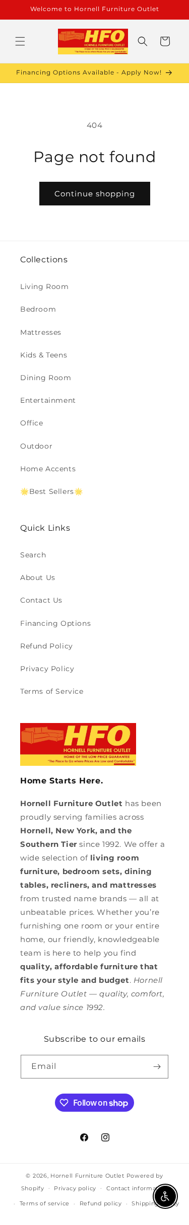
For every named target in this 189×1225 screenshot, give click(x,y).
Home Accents (48, 468)
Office (31, 422)
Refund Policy (46, 646)
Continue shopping (94, 193)
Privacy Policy (47, 668)
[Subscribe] (157, 1066)
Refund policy (101, 1203)
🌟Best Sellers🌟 (51, 491)
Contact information (137, 1188)
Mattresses (40, 332)
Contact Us (41, 600)
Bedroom (38, 309)
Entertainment (48, 400)
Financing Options (55, 623)
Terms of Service (52, 691)
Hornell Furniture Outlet (87, 1175)
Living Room (44, 286)
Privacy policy (75, 1188)
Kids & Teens (43, 354)
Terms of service (45, 1203)
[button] (20, 41)
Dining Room (46, 377)
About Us (37, 577)
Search (33, 554)
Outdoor (36, 446)
